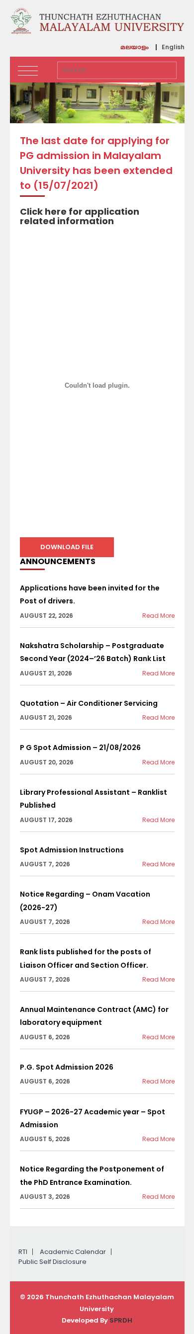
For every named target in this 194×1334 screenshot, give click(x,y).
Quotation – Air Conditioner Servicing (89, 703)
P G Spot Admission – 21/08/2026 (80, 747)
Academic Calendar (73, 1251)
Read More (158, 615)
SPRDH (120, 1320)
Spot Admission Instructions (72, 850)
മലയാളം (134, 48)
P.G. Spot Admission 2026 (66, 1067)
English (173, 47)
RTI (22, 1251)
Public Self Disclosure (52, 1261)
